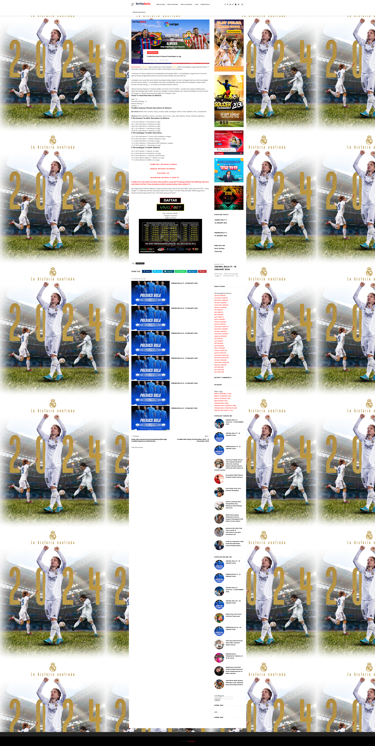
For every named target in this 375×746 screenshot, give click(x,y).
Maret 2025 (219, 319)
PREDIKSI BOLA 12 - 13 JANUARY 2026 (184, 408)
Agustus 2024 (220, 336)
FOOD (196, 4)
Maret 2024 (219, 348)
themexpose (191, 741)
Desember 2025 (221, 298)
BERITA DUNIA (161, 4)
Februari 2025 (220, 322)
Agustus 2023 (220, 365)
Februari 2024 (220, 350)
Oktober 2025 (220, 303)
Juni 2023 (219, 370)
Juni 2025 (218, 312)
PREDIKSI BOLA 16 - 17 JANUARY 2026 (184, 308)
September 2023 (221, 362)
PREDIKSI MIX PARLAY (139, 12)
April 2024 (219, 346)
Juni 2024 (218, 341)
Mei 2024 (218, 343)
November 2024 (221, 329)
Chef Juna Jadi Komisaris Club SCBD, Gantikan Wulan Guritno (234, 643)
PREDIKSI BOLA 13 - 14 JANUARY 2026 (184, 383)
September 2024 (221, 334)
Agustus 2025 (220, 307)
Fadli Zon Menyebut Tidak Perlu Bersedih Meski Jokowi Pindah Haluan (234, 543)
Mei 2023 (219, 372)
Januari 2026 (219, 295)
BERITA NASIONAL (172, 4)
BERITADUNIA (220, 401)
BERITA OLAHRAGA (186, 4)
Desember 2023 (221, 355)
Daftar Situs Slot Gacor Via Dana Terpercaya (219, 248)
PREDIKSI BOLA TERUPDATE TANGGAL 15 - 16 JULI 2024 (234, 656)
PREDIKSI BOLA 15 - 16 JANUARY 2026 (184, 333)
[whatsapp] (232, 4)
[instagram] (227, 4)
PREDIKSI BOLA (205, 4)
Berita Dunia (135, 67)
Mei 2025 (218, 314)
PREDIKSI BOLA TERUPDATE (225, 408)
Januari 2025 (219, 324)
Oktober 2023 (220, 360)
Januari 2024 (220, 353)
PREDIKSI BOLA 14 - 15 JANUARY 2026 (184, 358)
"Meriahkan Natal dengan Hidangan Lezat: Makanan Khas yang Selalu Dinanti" (234, 682)
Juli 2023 (218, 367)
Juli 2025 (218, 310)
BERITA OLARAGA (222, 398)
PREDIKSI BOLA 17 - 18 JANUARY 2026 (184, 283)
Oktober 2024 (220, 331)
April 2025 (219, 317)
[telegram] (235, 4)
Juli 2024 (218, 338)
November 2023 (221, 358)
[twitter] (230, 4)
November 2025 (221, 300)
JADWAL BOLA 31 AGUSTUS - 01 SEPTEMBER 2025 (234, 422)
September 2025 (221, 305)
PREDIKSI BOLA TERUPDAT (225, 405)
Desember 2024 (221, 326)
